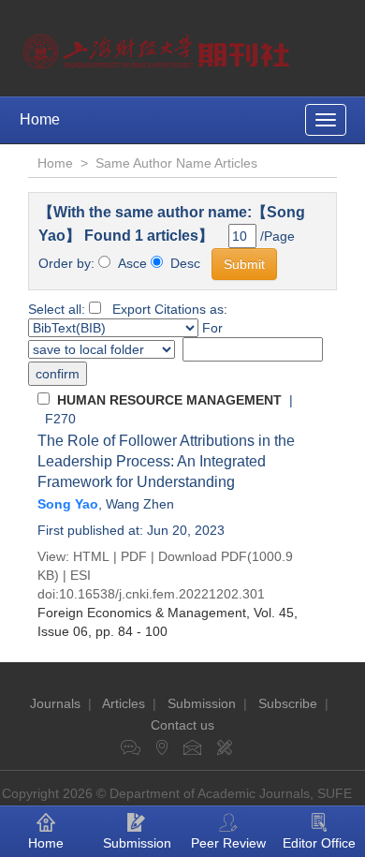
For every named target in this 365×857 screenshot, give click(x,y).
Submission (202, 703)
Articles (123, 703)
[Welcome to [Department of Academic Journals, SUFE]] (158, 46)
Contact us (182, 724)
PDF (134, 556)
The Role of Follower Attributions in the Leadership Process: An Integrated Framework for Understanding (166, 461)
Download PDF (202, 556)
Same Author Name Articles (176, 162)
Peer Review (228, 842)
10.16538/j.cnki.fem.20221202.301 (162, 593)
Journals (55, 703)
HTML (91, 556)
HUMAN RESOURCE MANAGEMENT (169, 399)
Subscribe (287, 703)
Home (40, 119)
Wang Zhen (140, 503)
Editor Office (319, 842)
